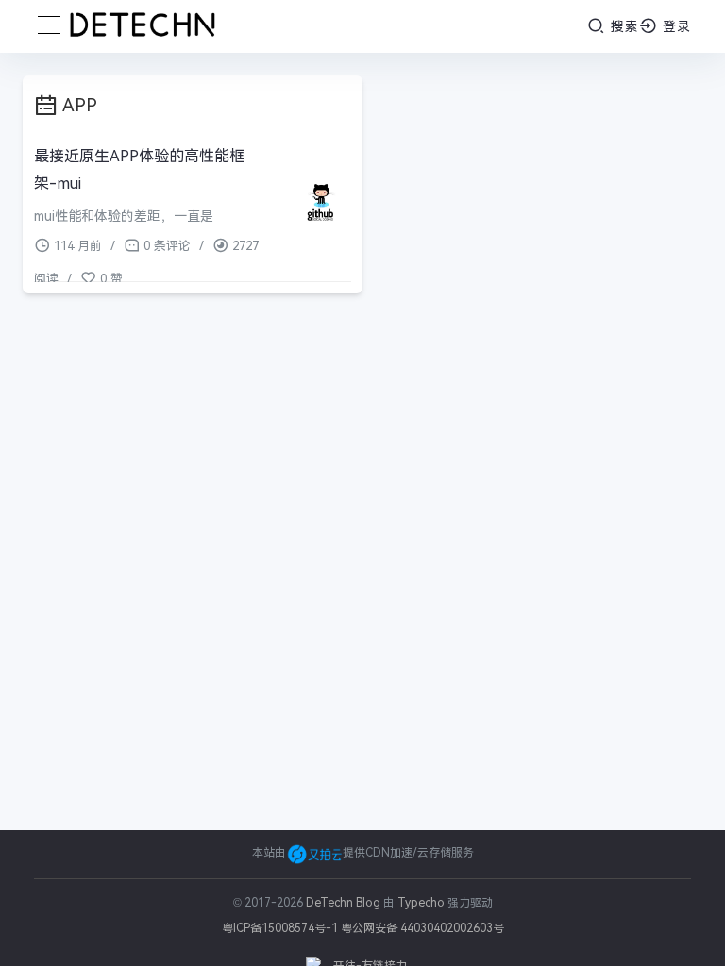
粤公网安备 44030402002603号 (422, 928)
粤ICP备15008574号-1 (280, 928)
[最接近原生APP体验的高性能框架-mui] (320, 202)
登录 (674, 26)
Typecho (421, 902)
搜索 (622, 26)
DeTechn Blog (344, 902)
